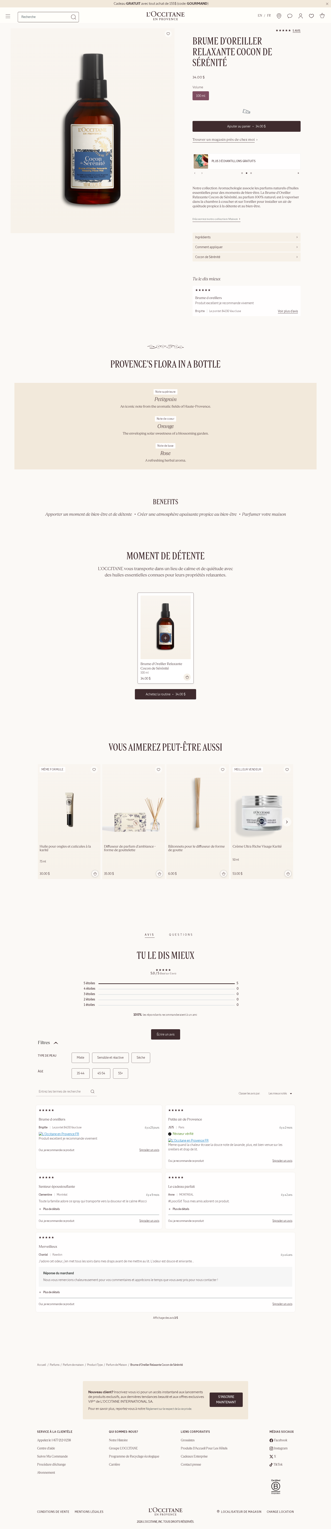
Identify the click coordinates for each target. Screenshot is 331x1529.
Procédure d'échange (51, 1464)
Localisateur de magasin (241, 1511)
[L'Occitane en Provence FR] (59, 1134)
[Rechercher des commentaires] (92, 1091)
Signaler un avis (149, 1150)
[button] (300, 15)
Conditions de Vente (53, 1511)
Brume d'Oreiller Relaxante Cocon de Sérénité (161, 666)
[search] (46, 17)
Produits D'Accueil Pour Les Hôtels (204, 1448)
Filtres (44, 1042)
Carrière (114, 1464)
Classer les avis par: (249, 1093)
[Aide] (289, 15)
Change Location (280, 1511)
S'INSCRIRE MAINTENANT (226, 1399)
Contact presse (191, 1464)
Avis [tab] (149, 934)
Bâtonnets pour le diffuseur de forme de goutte (196, 848)
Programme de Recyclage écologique (134, 1456)
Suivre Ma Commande (52, 1456)
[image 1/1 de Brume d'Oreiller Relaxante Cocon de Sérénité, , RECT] (93, 130)
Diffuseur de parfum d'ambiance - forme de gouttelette (130, 848)
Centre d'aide (46, 1448)
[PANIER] (322, 15)
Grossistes (188, 1440)
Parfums (54, 1364)
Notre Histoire (118, 1440)
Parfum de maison (73, 1364)
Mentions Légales (89, 1511)
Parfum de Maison (116, 1364)
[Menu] (8, 16)
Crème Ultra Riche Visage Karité (257, 846)
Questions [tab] (181, 934)
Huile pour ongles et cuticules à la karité (65, 848)
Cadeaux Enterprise (194, 1456)
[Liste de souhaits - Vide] (311, 15)
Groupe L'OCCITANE (123, 1448)
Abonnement (46, 1472)
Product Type (95, 1364)
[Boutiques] (279, 15)
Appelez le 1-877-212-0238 (54, 1440)
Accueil (41, 1364)
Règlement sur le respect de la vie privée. (169, 1409)
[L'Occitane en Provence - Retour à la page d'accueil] (165, 1514)
